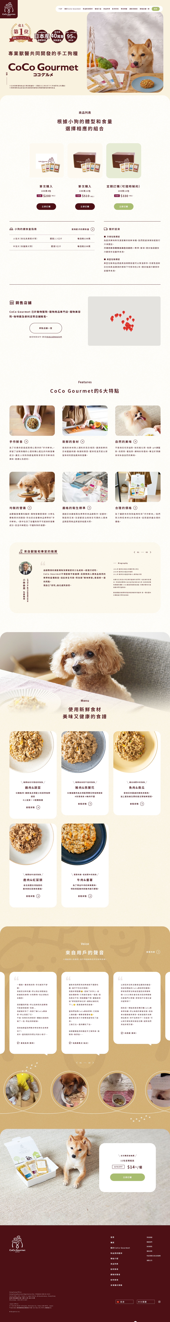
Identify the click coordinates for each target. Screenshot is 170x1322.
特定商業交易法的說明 (154, 1256)
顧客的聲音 (134, 9)
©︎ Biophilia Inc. (14, 1311)
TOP (60, 9)
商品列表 (106, 9)
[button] (123, 312)
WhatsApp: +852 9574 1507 (18, 1300)
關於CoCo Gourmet (73, 9)
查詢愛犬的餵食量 (80, 229)
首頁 (113, 1237)
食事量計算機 (116, 1285)
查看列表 (150, 952)
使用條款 (149, 1246)
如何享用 (115, 9)
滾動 (7, 74)
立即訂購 (46, 206)
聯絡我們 (149, 1242)
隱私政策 (149, 1251)
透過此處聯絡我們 (54, 337)
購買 (113, 1242)
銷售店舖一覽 (145, 9)
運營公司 (149, 1260)
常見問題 (124, 9)
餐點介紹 (98, 9)
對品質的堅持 (88, 9)
